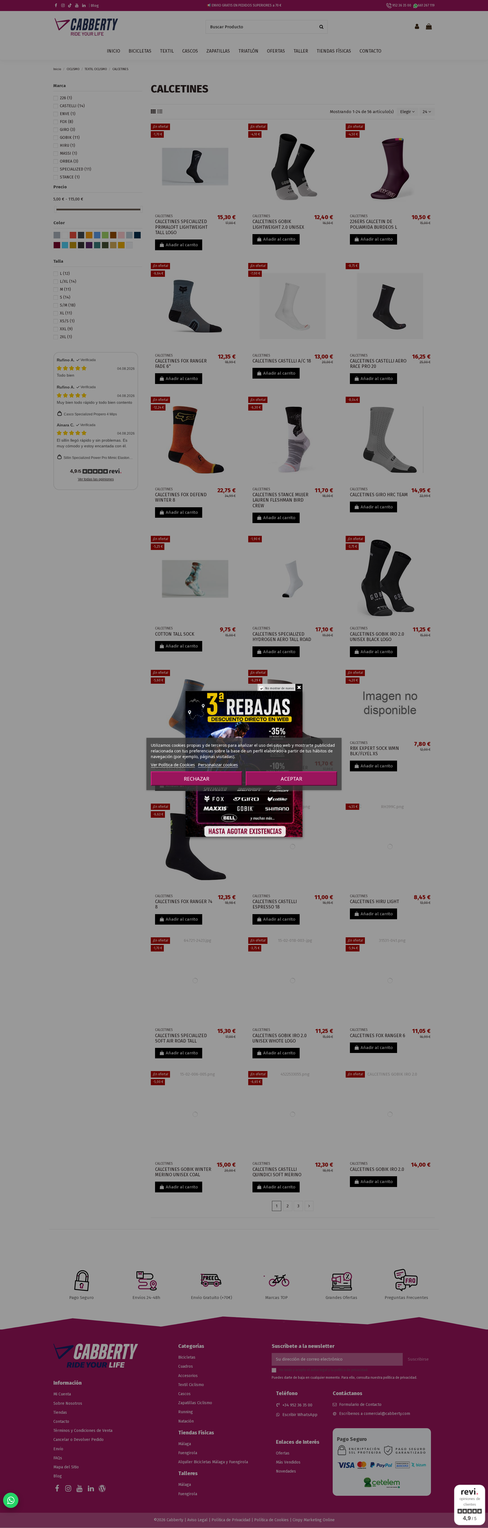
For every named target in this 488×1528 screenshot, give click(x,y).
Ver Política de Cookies (173, 764)
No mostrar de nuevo (279, 688)
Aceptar (291, 778)
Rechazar (196, 778)
